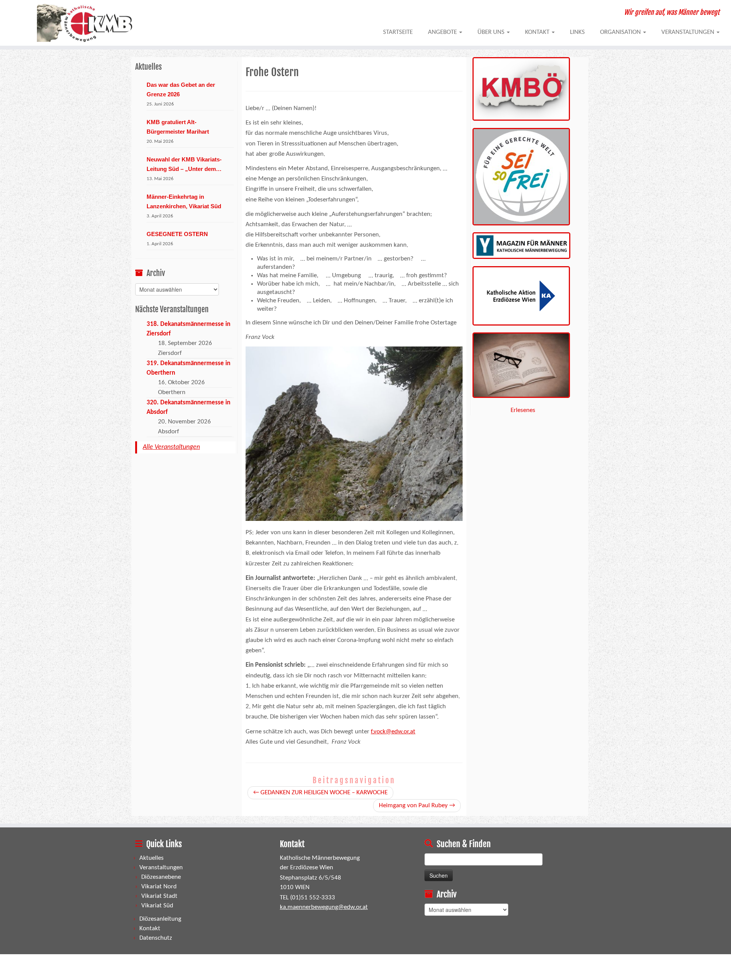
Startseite (398, 32)
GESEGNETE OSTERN (177, 234)
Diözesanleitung (160, 919)
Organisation (621, 32)
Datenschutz (155, 938)
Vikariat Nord (159, 886)
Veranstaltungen (688, 32)
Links (577, 32)
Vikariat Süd (157, 905)
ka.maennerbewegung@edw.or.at (324, 907)
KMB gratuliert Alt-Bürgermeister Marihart (178, 127)
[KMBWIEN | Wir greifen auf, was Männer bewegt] (84, 23)
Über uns (491, 32)
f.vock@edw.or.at (393, 731)
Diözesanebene (161, 877)
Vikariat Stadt (159, 896)
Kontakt (538, 32)
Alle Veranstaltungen (171, 447)
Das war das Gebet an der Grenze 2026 (181, 89)
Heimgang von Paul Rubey (417, 805)
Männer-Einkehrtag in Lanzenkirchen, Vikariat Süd (184, 201)
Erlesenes (523, 410)
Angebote (443, 32)
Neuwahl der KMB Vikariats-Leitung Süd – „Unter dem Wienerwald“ (184, 165)
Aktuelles (151, 858)
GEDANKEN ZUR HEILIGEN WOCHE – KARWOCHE (320, 792)
